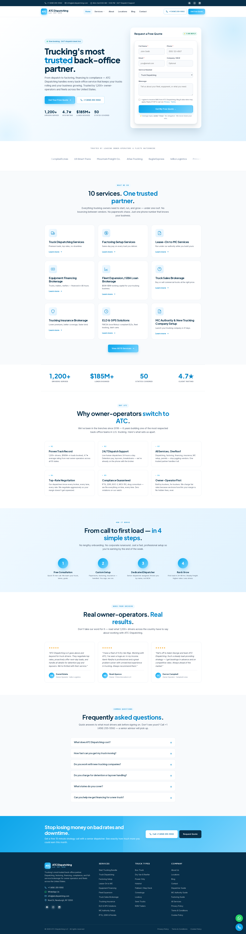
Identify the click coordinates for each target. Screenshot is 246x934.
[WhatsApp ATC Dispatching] (239, 918)
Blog (133, 11)
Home (87, 11)
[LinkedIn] (199, 3)
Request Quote (190, 834)
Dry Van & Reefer (142, 874)
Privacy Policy (177, 906)
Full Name (143, 46)
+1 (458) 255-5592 (54, 3)
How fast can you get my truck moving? (95, 753)
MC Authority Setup (107, 910)
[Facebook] (189, 3)
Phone (170, 46)
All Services (176, 901)
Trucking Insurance (107, 901)
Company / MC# (173, 58)
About (111, 11)
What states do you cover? (88, 786)
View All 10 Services (121, 348)
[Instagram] (194, 3)
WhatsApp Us (53, 892)
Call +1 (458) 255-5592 (163, 834)
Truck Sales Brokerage (109, 897)
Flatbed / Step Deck (143, 888)
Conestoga (139, 892)
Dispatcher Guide (178, 888)
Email (142, 58)
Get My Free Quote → (165, 109)
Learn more (54, 252)
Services (99, 11)
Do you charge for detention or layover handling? (100, 775)
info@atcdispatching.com (77, 3)
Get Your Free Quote (58, 100)
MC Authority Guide (179, 892)
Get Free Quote (197, 11)
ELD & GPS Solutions (107, 906)
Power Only (140, 879)
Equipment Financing (107, 888)
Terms (173, 102)
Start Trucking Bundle (108, 870)
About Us (175, 870)
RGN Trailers (140, 906)
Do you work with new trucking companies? (97, 764)
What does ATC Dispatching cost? (92, 742)
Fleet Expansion (105, 892)
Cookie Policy (177, 915)
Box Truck (139, 870)
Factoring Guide (178, 897)
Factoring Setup (105, 879)
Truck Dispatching (106, 874)
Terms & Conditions (179, 910)
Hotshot (138, 883)
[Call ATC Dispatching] (239, 927)
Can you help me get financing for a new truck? (99, 797)
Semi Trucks (140, 901)
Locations (122, 11)
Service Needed (145, 70)
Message (142, 81)
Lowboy (138, 897)
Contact (143, 11)
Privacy (167, 102)
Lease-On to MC (106, 883)
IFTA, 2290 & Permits (107, 915)
